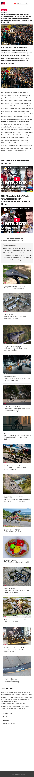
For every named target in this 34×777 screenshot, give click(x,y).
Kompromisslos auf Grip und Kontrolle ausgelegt (15, 316)
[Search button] (7, 2)
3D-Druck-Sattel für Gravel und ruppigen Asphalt (15, 348)
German (18, 3)
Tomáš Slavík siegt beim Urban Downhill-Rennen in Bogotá (16, 694)
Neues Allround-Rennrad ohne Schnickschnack (15, 468)
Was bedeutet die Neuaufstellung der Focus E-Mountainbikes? (17, 498)
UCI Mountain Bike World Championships (10, 240)
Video (22, 240)
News (22, 238)
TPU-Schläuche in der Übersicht (16, 561)
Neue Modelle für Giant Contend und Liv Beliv (16, 649)
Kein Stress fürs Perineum (15, 287)
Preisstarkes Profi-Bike (12, 530)
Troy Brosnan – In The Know (13, 709)
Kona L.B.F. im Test (16, 621)
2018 (8, 238)
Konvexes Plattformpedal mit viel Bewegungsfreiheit (16, 590)
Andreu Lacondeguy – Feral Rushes (15, 706)
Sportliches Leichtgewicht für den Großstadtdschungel (17, 409)
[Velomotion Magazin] (3, 3)
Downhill (12, 238)
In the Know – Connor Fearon (13, 704)
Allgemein (4, 10)
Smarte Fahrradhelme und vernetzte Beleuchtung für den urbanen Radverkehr (17, 436)
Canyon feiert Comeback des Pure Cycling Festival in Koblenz (17, 378)
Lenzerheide (17, 238)
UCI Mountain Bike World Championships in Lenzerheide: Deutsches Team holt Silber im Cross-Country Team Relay (16, 699)
